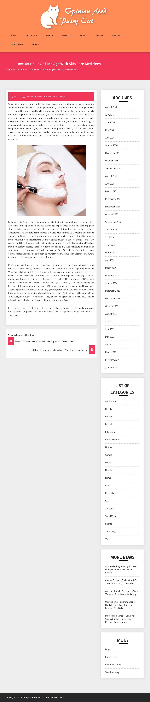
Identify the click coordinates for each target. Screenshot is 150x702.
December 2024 (112, 199)
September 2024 (113, 222)
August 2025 (111, 176)
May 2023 (109, 337)
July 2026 (109, 114)
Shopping (66, 35)
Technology (17, 44)
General (108, 462)
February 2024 (112, 275)
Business (117, 35)
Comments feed (113, 664)
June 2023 (110, 329)
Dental (108, 424)
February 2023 (112, 359)
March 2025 (110, 191)
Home (13, 35)
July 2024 (109, 237)
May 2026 (109, 130)
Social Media (111, 516)
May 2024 (109, 252)
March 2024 (110, 268)
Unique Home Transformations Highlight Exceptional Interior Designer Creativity (120, 605)
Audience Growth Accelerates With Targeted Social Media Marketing (121, 592)
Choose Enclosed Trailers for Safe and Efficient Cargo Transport (121, 582)
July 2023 (109, 321)
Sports (84, 35)
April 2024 (110, 260)
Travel (35, 44)
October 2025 (111, 160)
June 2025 (110, 183)
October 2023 (111, 306)
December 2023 (112, 290)
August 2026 (111, 107)
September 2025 (113, 168)
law (107, 485)
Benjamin (18, 96)
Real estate (111, 493)
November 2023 (112, 298)
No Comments (62, 96)
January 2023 (111, 367)
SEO (107, 501)
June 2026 (110, 122)
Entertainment (112, 439)
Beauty (49, 35)
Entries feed (111, 657)
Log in (108, 649)
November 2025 (112, 153)
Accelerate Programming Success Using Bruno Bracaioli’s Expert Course (120, 569)
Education (110, 432)
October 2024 (111, 214)
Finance (108, 447)
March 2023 (110, 352)
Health (100, 35)
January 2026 (111, 145)
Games (108, 455)
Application (31, 35)
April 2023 (110, 344)
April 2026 (110, 137)
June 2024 (110, 245)
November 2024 (112, 206)
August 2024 (111, 229)
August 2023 (111, 314)
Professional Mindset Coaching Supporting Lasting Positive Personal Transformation (119, 619)
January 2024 (111, 283)
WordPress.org (112, 672)
